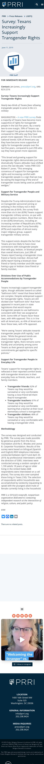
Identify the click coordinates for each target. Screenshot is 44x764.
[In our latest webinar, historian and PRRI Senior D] (22, 639)
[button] (42, 4)
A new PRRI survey (27, 117)
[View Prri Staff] (13, 62)
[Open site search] (36, 4)
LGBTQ (29, 16)
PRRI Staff (14, 75)
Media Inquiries (22, 723)
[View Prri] (26, 616)
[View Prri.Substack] (30, 616)
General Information (22, 710)
